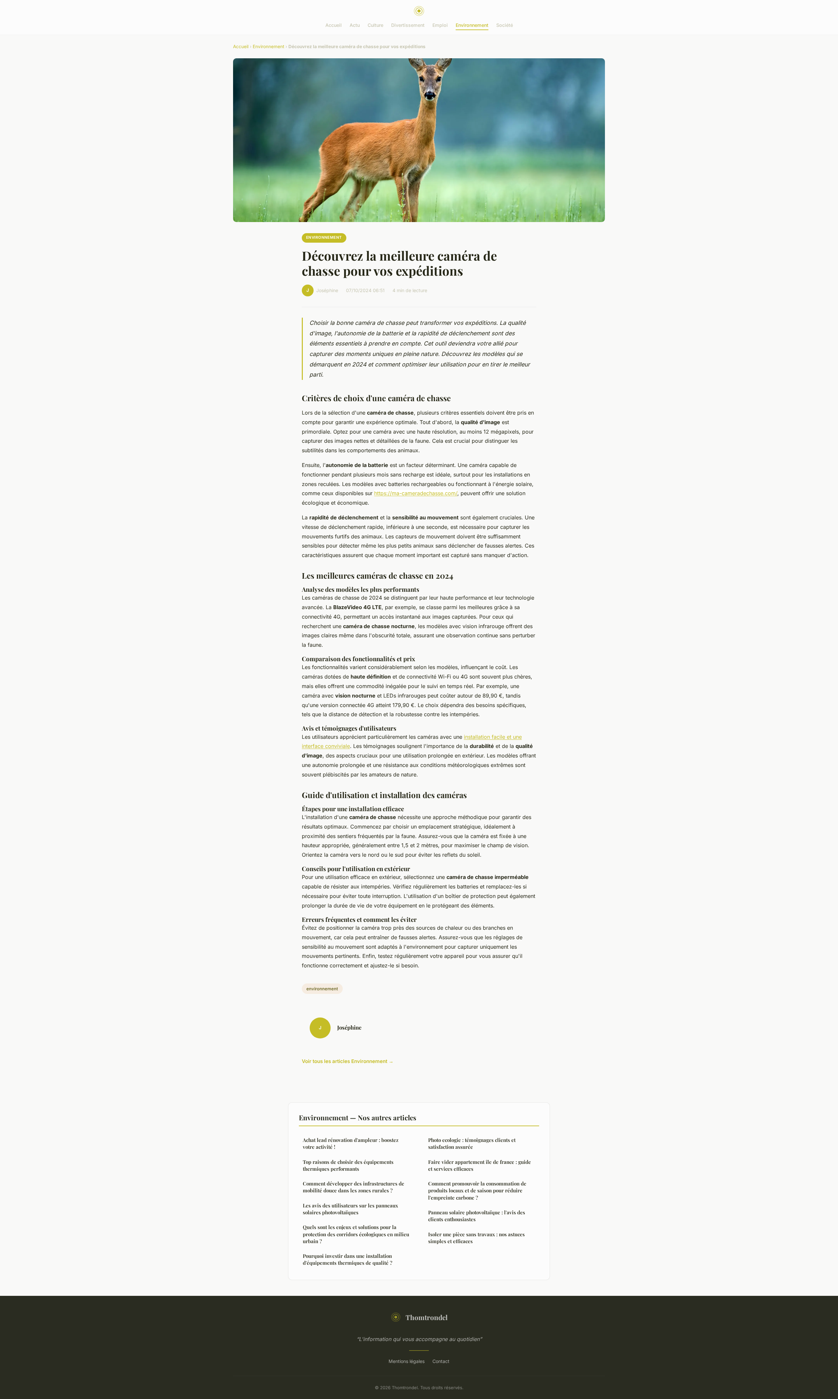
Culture (375, 25)
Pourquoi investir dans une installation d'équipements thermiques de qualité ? (347, 1259)
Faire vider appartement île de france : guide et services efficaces (479, 1165)
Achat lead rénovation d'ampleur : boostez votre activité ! (350, 1143)
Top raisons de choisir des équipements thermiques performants (348, 1165)
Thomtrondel (426, 1317)
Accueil (333, 25)
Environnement (472, 25)
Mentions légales (407, 1361)
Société (504, 25)
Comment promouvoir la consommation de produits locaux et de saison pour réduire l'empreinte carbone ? (477, 1190)
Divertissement (408, 25)
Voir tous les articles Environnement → (347, 1061)
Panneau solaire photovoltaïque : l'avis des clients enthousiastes (476, 1215)
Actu (355, 25)
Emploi (440, 25)
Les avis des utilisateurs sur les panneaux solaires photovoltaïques (350, 1209)
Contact (440, 1361)
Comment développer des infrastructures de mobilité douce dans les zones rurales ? (353, 1187)
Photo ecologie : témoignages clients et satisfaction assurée (472, 1143)
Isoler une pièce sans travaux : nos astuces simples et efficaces (476, 1237)
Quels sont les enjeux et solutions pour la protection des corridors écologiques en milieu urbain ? (356, 1234)
